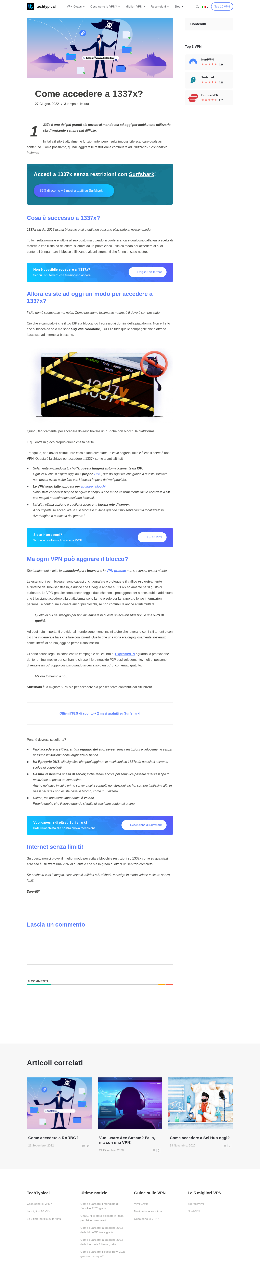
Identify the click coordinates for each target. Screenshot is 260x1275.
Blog (177, 6)
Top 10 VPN (222, 6)
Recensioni (158, 6)
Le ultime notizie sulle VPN (44, 1218)
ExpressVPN (196, 1203)
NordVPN (194, 1211)
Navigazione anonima (148, 1211)
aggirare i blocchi (93, 486)
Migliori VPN (134, 6)
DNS (97, 474)
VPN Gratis (74, 6)
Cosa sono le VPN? (103, 6)
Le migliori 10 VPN (39, 1211)
